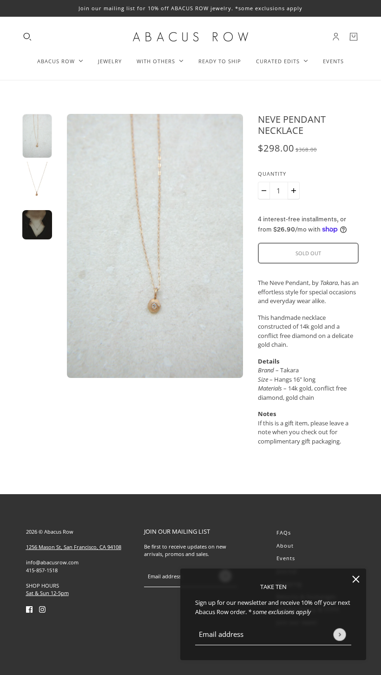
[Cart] (353, 37)
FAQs (283, 532)
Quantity (272, 173)
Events (285, 558)
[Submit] (339, 634)
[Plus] (294, 190)
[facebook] (29, 609)
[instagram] (42, 609)
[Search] (27, 37)
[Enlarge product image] (155, 246)
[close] (356, 578)
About (285, 545)
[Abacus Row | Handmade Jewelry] (190, 36)
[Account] (336, 37)
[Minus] (264, 190)
